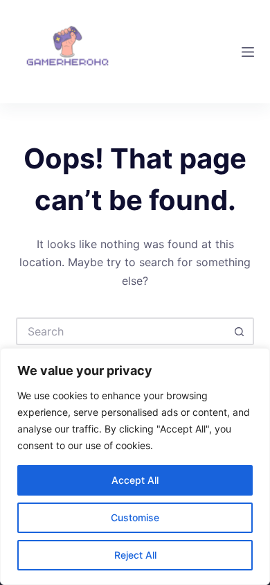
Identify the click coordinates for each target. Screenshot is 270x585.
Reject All (135, 555)
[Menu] (248, 52)
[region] (135, 466)
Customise (135, 517)
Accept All (135, 480)
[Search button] (240, 331)
